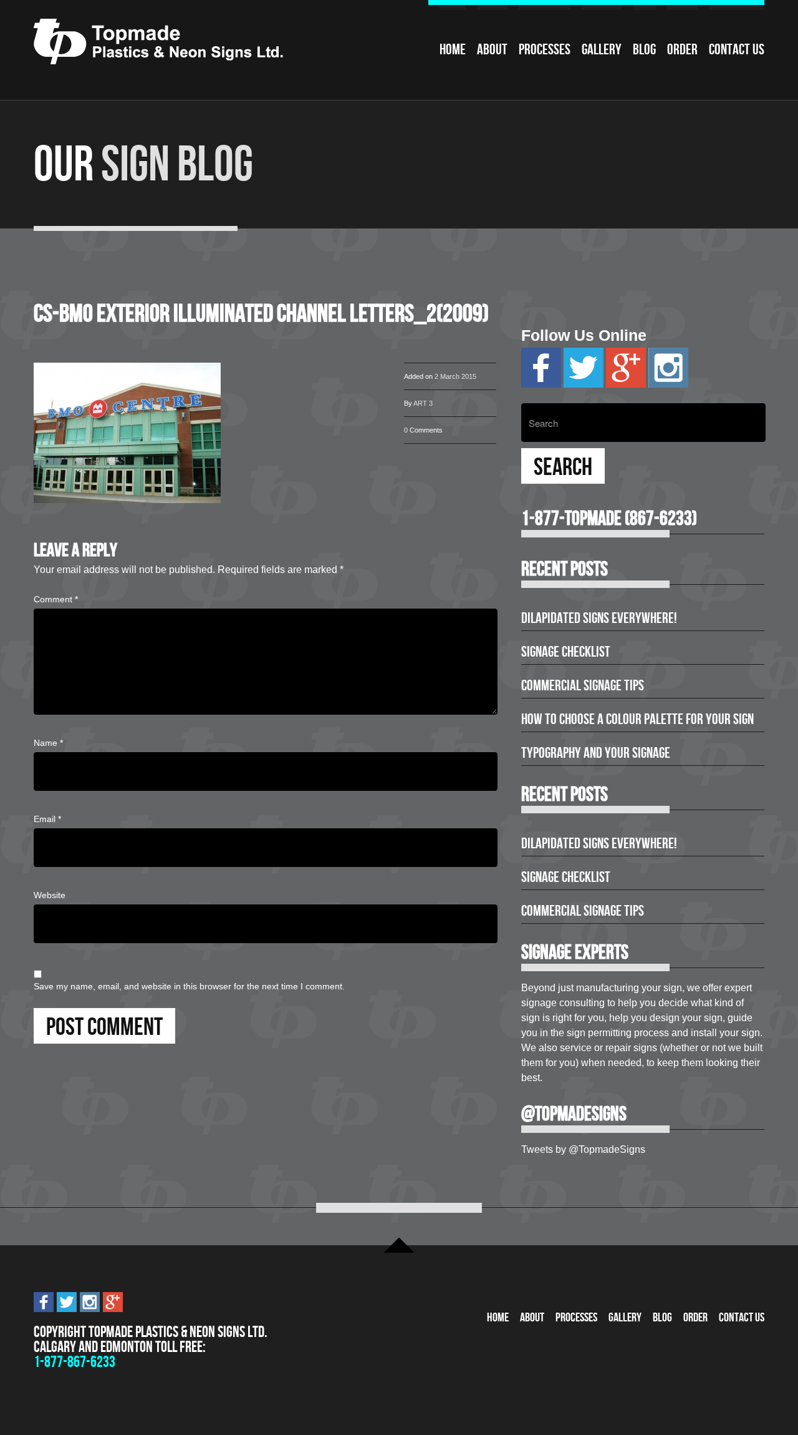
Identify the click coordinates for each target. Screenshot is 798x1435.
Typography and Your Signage (595, 753)
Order (682, 49)
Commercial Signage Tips (582, 685)
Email (47, 819)
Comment (56, 599)
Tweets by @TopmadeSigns (583, 1149)
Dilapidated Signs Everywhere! (599, 618)
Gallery (602, 49)
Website (49, 895)
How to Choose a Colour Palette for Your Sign (637, 719)
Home (453, 49)
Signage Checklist (565, 652)
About (492, 49)
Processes (544, 49)
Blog (644, 49)
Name (48, 743)
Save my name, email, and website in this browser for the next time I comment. (189, 986)
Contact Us (736, 49)
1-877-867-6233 (74, 1361)
